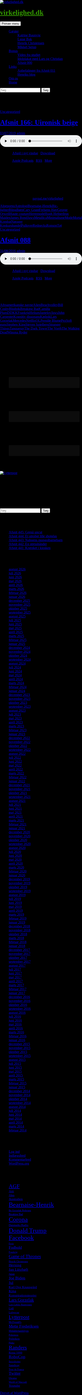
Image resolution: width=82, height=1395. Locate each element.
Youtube (14, 1385)
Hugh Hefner (54, 214)
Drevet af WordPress (14, 1393)
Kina (12, 1291)
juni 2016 (15, 1020)
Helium (35, 313)
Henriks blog (26, 74)
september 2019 (20, 891)
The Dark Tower (35, 328)
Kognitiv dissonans (27, 316)
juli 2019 (15, 899)
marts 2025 (16, 636)
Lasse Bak (24, 39)
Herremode (37, 214)
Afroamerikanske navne (16, 305)
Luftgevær (14, 1312)
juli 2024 (15, 667)
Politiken (14, 1338)
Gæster (14, 31)
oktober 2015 (18, 1052)
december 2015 (19, 1044)
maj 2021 (15, 812)
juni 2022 (15, 761)
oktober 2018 (18, 934)
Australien (16, 1199)
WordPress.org (19, 1163)
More (48, 160)
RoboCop (17, 1356)
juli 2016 (15, 1016)
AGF (14, 1186)
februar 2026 (17, 593)
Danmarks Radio (18, 1225)
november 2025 (19, 604)
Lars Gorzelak (21, 1299)
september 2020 (20, 844)
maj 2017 (15, 977)
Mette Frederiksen (24, 1326)
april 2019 (16, 910)
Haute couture (19, 214)
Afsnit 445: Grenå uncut (25, 532)
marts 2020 (16, 867)
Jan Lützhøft (18, 1269)
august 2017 (17, 965)
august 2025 (17, 616)
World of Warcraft (18, 1382)
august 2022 (17, 753)
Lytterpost (19, 1317)
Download (47, 153)
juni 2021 (15, 808)
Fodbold (15, 1247)
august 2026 (17, 569)
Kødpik (45, 316)
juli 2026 (15, 573)
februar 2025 (17, 640)
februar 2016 (17, 1036)
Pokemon (13, 1335)
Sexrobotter (15, 1361)
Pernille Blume (50, 320)
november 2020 (19, 836)
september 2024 (20, 659)
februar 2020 (17, 871)
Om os (13, 78)
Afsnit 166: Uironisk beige (39, 122)
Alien (37, 305)
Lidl (11, 1308)
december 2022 (19, 738)
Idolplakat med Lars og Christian (40, 59)
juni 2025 (15, 624)
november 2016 (19, 1001)
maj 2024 (15, 675)
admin (21, 133)
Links (13, 66)
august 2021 (17, 801)
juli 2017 (15, 969)
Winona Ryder (17, 332)
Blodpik (14, 309)
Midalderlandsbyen (19, 1330)
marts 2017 (16, 985)
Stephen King (16, 324)
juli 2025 (15, 620)
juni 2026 (15, 577)
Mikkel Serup (26, 47)
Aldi (11, 1191)
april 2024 (16, 679)
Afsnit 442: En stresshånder (28, 544)
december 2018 (19, 926)
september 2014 (20, 1103)
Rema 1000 (15, 1352)
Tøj (59, 225)
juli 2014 (15, 1111)
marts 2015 (16, 1079)
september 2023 (20, 706)
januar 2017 (17, 993)
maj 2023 (15, 718)
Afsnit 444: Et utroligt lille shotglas (33, 536)
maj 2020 (15, 859)
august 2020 (17, 848)
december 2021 (19, 785)
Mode (69, 217)
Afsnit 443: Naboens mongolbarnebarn (36, 540)
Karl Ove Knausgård (23, 1287)
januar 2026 (17, 597)
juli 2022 (15, 757)
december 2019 (19, 879)
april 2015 (16, 1075)
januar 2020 (17, 875)
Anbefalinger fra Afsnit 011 (36, 70)
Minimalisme (56, 217)
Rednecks (39, 225)
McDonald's (15, 1322)
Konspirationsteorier (23, 1295)
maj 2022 (15, 765)
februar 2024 (17, 687)
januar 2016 (17, 1040)
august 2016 (17, 1012)
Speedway (14, 1365)
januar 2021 (17, 828)
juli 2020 (15, 852)
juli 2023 (15, 714)
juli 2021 (15, 804)
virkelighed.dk (22, 12)
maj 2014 (15, 1118)
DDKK (12, 313)
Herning (15, 1265)
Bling (12, 210)
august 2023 (17, 710)
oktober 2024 (18, 655)
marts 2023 (16, 726)
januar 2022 (17, 781)
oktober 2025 (18, 608)
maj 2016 (15, 1024)
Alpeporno (7, 206)
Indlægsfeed (17, 1155)
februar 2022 (17, 777)
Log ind (14, 1151)
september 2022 (20, 750)
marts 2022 (16, 773)
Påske (11, 1343)
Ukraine (13, 1378)
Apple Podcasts (22, 160)
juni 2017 (15, 973)
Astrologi (21, 206)
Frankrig (24, 313)
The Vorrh (54, 328)
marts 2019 (16, 914)
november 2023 (19, 699)
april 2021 (16, 816)
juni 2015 (15, 1067)
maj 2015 (15, 1071)
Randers (18, 1347)
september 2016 (20, 1009)
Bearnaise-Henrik (40, 206)
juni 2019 (15, 903)
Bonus (13, 51)
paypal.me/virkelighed (48, 198)
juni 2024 (15, 671)
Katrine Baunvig (28, 35)
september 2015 (20, 1056)
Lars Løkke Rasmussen (20, 1304)
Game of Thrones (25, 1256)
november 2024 (19, 651)
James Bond (18, 217)
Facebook (21, 1237)
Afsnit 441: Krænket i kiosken (30, 548)
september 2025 (20, 612)
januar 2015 (17, 1087)
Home (13, 82)
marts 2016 (16, 1032)
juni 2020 (15, 855)
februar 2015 (17, 1083)
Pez (63, 320)
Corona (18, 1219)
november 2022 (19, 742)
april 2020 (16, 863)
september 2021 (20, 797)
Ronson (51, 225)
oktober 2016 (18, 1005)
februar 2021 (17, 824)
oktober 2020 (18, 840)
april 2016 (16, 1028)
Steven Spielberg (37, 324)
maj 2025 (15, 628)
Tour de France (16, 1369)
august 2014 (17, 1107)
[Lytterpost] (8, 473)
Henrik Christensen (30, 43)
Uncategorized (10, 112)
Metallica (40, 217)
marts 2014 (16, 1126)
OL (38, 320)
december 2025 (19, 600)
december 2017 (19, 950)
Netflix (31, 320)
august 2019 (17, 895)
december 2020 (19, 832)
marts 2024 (16, 683)
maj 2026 (15, 581)
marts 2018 (16, 938)
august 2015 (17, 1060)
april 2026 (16, 585)
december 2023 (19, 695)
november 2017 (19, 954)
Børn (19, 210)
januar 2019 (17, 922)
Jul (11, 1283)
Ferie (11, 1243)
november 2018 (19, 930)
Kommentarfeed (20, 1159)
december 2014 (19, 1091)
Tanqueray (17, 328)
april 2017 (16, 981)
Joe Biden (17, 1278)
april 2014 (16, 1122)
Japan (12, 1274)
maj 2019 (15, 906)
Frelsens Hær (48, 210)
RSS (39, 160)
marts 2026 (16, 589)
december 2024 (19, 648)
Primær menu (10, 23)
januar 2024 (17, 691)
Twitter (15, 1373)
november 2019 (19, 883)
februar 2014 (17, 1130)
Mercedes (19, 320)
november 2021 (19, 789)
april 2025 (16, 632)
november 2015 (19, 1048)
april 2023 (16, 722)
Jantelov (45, 313)
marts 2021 (16, 820)
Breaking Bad (29, 309)
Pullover (27, 225)
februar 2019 (17, 918)
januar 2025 (17, 644)
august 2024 (17, 663)
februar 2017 (17, 989)
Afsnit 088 (15, 240)
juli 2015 (15, 1063)
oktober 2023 (18, 702)
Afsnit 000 (24, 63)
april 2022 (16, 769)
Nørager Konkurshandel (11, 223)
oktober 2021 (18, 793)
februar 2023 (17, 730)
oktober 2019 (18, 887)
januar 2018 (17, 946)
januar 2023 (17, 734)
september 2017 (20, 961)
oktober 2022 (18, 746)
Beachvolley (49, 305)
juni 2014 (15, 1114)
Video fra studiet (28, 55)
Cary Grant (31, 210)
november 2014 (19, 1095)
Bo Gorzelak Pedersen (20, 1210)
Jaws (30, 217)
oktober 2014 (18, 1099)
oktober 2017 (18, 957)
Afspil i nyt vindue (25, 153)
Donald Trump (28, 1230)
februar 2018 (17, 942)
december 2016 (19, 997)
